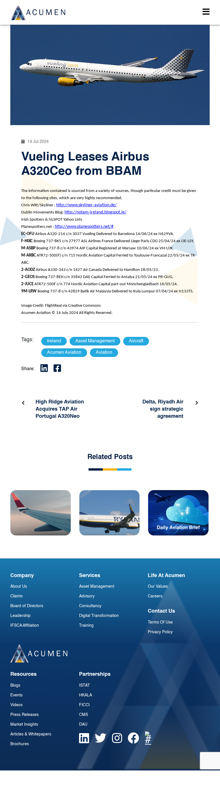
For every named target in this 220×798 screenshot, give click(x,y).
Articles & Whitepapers (30, 734)
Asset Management (96, 587)
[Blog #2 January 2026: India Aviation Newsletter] (40, 512)
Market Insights (24, 725)
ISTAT (84, 686)
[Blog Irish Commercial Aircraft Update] (109, 512)
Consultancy (90, 606)
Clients (16, 596)
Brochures (19, 744)
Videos (16, 705)
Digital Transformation (99, 616)
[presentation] (23, 403)
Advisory (87, 596)
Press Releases (24, 715)
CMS (83, 715)
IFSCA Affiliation (24, 626)
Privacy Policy (160, 632)
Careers (155, 596)
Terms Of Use (160, 622)
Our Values (158, 587)
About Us (18, 587)
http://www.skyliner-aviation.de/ (86, 205)
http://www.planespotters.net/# (84, 226)
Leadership (20, 616)
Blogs (15, 686)
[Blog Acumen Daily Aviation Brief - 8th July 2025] (178, 512)
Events (16, 695)
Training (86, 626)
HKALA (85, 695)
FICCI (84, 705)
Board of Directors (26, 606)
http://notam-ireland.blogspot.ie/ (95, 212)
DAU (83, 725)
